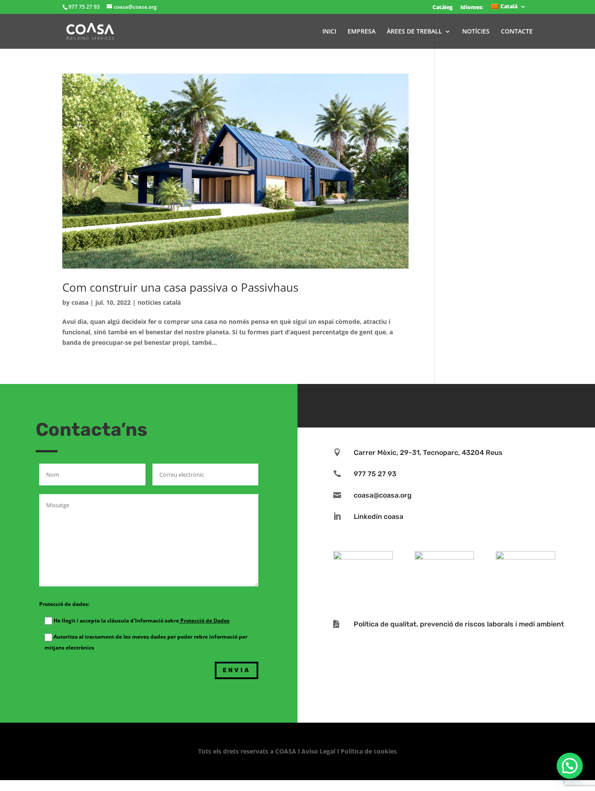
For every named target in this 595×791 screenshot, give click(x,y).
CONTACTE (517, 31)
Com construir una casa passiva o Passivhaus (180, 287)
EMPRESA (361, 31)
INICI (329, 31)
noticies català (159, 302)
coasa (79, 302)
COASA (286, 751)
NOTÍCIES (476, 31)
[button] (570, 766)
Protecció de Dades (204, 620)
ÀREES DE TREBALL (414, 31)
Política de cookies (369, 751)
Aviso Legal (318, 751)
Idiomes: (471, 7)
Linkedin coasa (378, 516)
